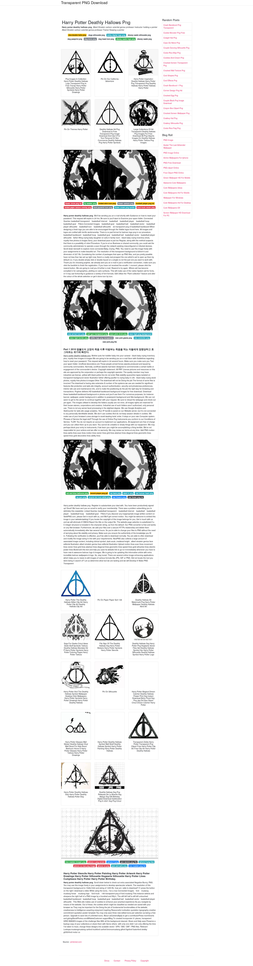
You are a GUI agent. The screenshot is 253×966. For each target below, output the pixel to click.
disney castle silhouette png (139, 35)
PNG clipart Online (171, 167)
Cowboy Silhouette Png (173, 123)
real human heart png (144, 493)
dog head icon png (106, 39)
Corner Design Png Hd (172, 90)
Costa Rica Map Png (172, 52)
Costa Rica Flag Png (172, 128)
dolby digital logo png (116, 35)
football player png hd (145, 203)
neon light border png (79, 338)
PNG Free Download (172, 162)
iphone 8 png (112, 862)
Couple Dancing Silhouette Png (176, 47)
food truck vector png (146, 207)
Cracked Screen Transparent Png (175, 64)
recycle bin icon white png (99, 497)
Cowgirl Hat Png (170, 37)
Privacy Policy (130, 960)
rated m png (128, 493)
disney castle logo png (125, 39)
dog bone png (90, 39)
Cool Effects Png (170, 80)
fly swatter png (90, 203)
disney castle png (144, 39)
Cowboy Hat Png (170, 118)
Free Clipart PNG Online (173, 172)
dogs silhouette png (96, 35)
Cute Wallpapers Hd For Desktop (177, 202)
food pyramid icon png (102, 207)
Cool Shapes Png (170, 75)
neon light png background (140, 334)
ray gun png (81, 497)
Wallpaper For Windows (173, 197)
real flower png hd (135, 497)
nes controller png (141, 338)
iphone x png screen (96, 862)
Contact (117, 960)
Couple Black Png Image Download (173, 101)
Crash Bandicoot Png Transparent (172, 26)
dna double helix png (77, 35)
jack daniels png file (128, 862)
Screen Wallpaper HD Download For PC (176, 214)
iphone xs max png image (84, 866)
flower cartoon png (125, 203)
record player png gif (99, 493)
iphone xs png (103, 866)
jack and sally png (119, 866)
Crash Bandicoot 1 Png (173, 85)
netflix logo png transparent (101, 338)
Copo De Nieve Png (171, 42)
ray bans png (115, 493)
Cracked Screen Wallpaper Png (176, 113)
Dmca (106, 960)
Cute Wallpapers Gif (171, 207)
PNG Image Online (171, 152)
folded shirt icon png (107, 203)
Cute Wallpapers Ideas (172, 187)
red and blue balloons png (77, 493)
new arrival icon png (76, 334)
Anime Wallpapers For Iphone (175, 157)
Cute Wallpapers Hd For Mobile (176, 192)
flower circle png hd (73, 203)
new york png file (110, 342)
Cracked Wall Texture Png (174, 70)
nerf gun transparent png (97, 334)
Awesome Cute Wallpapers (174, 182)
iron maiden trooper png (75, 862)
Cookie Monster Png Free (174, 32)
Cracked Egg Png (170, 95)
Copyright (145, 960)
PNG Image (168, 140)
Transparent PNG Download (84, 2)
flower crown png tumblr (125, 207)
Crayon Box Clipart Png (173, 108)
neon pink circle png (118, 334)
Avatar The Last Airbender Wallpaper (174, 146)
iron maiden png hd (137, 866)
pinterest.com (76, 941)
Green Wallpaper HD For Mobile (176, 177)
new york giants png (123, 338)
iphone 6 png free (146, 862)
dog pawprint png (75, 39)
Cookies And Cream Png (173, 57)
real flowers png (119, 497)
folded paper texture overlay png (78, 207)
